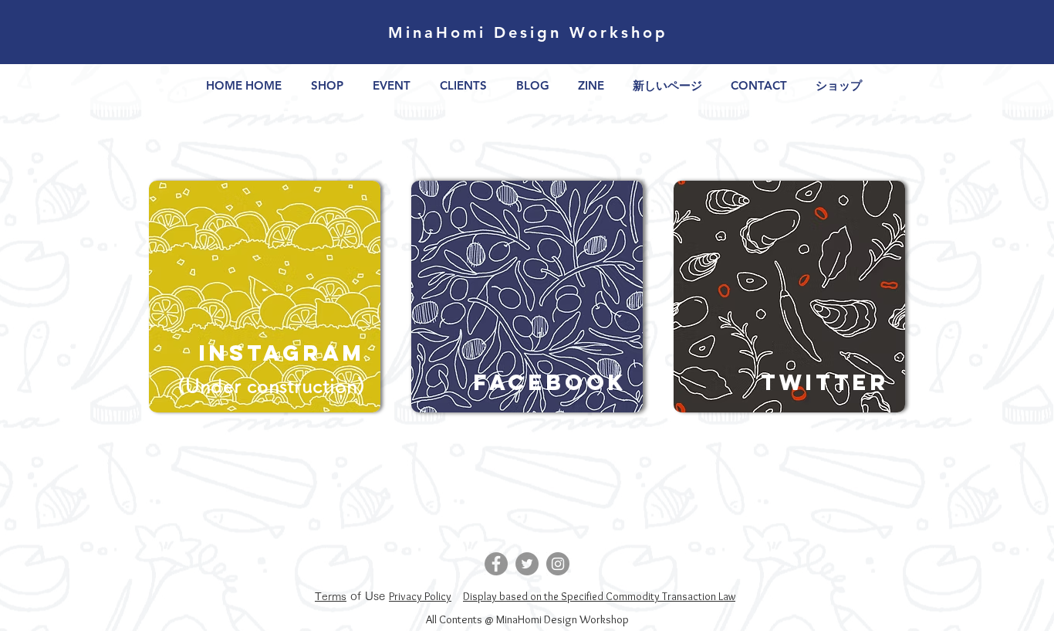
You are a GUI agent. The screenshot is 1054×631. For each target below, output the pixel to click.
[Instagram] (557, 563)
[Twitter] (527, 563)
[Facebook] (496, 563)
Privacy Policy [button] (420, 596)
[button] (330, 596)
